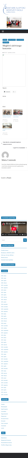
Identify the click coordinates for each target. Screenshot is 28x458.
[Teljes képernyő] (25, 234)
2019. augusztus (4, 385)
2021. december (4, 359)
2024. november (4, 306)
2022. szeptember (4, 349)
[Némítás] (22, 234)
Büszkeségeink (4, 406)
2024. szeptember (4, 309)
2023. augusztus (4, 332)
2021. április (3, 366)
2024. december (4, 304)
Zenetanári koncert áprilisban (7, 259)
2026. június (3, 275)
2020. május (3, 370)
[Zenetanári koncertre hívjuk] (7, 125)
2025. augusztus (4, 287)
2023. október (4, 328)
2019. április (3, 389)
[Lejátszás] (3, 234)
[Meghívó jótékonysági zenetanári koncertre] (7, 112)
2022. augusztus (4, 351)
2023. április (3, 342)
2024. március (4, 318)
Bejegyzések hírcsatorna (6, 440)
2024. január (3, 323)
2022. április (3, 356)
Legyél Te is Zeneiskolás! (19, 147)
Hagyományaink (20, 39)
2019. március (4, 392)
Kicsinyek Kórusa (4, 418)
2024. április (3, 316)
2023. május (3, 340)
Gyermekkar (3, 411)
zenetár (2, 428)
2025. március (4, 297)
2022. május (3, 354)
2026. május (3, 278)
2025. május (3, 292)
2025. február (4, 299)
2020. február (4, 375)
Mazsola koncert (4, 257)
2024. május (3, 313)
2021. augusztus (4, 363)
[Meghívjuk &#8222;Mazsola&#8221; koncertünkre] (18, 112)
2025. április (3, 294)
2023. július (3, 335)
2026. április (3, 280)
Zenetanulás (3, 425)
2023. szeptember (4, 330)
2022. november (4, 347)
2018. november (4, 394)
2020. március (4, 373)
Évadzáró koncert (4, 250)
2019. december (4, 380)
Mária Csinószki (12, 52)
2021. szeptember (4, 361)
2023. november (4, 325)
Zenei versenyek (4, 423)
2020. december (4, 368)
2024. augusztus (4, 311)
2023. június (3, 337)
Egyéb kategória (12, 39)
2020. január (3, 378)
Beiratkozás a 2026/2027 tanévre (7, 252)
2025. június (3, 290)
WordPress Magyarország (6, 445)
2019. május (3, 387)
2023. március (4, 344)
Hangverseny (5, 42)
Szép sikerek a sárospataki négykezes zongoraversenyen (12, 143)
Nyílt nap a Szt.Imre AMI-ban (7, 255)
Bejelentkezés (4, 437)
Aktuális (5, 39)
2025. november (4, 285)
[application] (14, 229)
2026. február (4, 282)
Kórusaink (3, 421)
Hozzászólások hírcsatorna (6, 442)
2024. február (4, 321)
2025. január (3, 302)
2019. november (4, 382)
